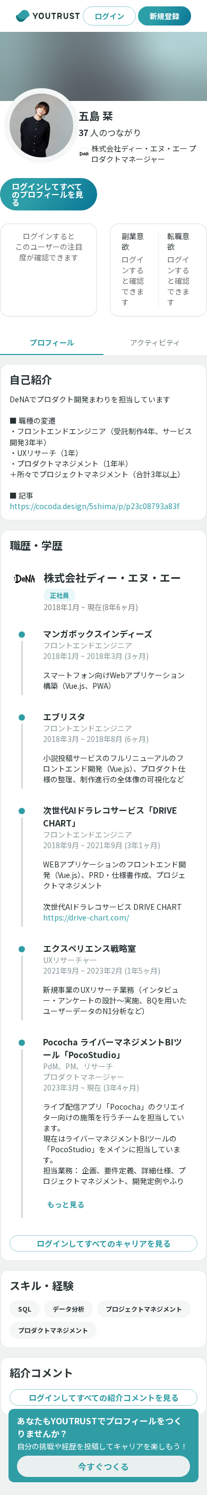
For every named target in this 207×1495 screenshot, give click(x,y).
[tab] (52, 342)
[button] (103, 66)
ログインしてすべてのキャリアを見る (104, 1243)
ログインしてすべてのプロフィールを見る (47, 194)
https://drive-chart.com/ (86, 917)
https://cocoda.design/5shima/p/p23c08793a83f (94, 506)
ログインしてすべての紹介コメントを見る (104, 1397)
